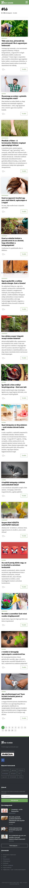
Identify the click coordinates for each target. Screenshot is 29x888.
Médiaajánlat (6, 861)
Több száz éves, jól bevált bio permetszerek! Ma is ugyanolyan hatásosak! (14, 43)
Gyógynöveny (5, 770)
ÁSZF (4, 857)
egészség (14, 770)
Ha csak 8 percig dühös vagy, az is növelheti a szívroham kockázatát (14, 565)
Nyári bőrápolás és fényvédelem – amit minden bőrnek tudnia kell (14, 427)
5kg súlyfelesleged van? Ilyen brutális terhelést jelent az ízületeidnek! (13, 696)
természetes (5, 773)
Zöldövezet (4, 38)
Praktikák (11, 841)
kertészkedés (13, 777)
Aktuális (4, 93)
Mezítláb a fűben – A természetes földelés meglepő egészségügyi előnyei (14, 143)
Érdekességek (5, 138)
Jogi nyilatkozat (7, 867)
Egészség (4, 691)
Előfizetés (5, 863)
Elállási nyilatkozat (8, 865)
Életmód (4, 382)
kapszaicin (4, 777)
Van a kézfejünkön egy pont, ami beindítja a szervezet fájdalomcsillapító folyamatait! (17, 837)
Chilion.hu (21, 770)
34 (12, 730)
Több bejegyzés (13, 845)
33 (9, 730)
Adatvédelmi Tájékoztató (9, 854)
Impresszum (6, 859)
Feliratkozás (14, 800)
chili (19, 773)
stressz (20, 777)
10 (6, 730)
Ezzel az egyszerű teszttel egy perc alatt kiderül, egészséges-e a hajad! (14, 200)
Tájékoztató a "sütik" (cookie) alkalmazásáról (14, 869)
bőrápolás (13, 773)
